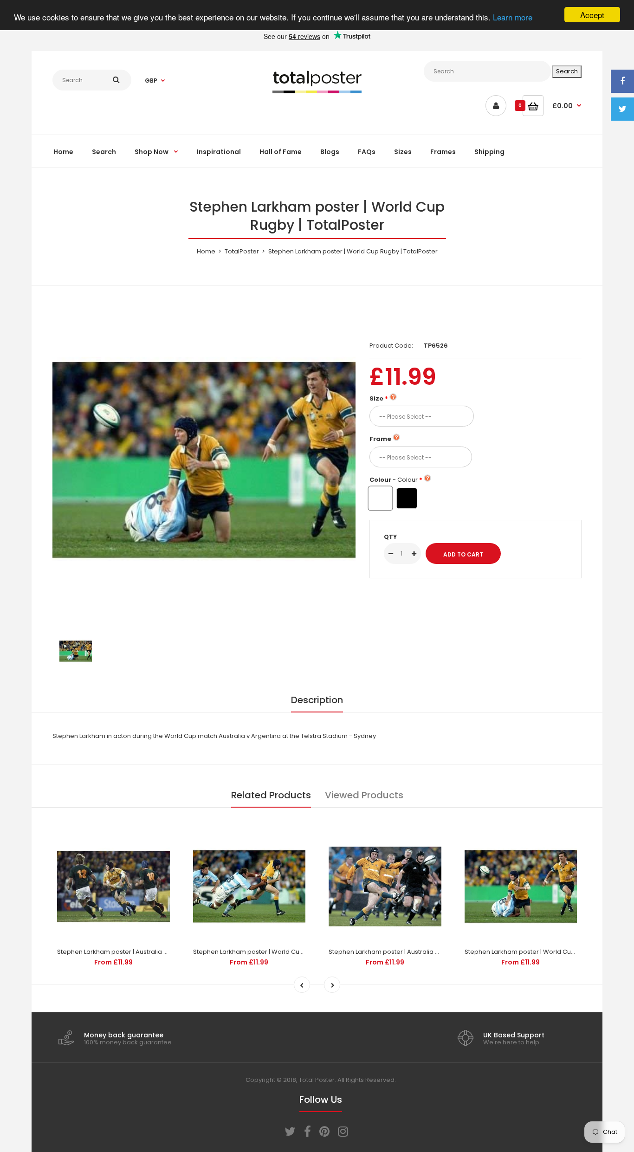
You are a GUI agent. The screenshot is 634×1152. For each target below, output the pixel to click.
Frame (380, 438)
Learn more (512, 17)
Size (376, 398)
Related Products (271, 795)
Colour (393, 479)
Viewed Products (364, 795)
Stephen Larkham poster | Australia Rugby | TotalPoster (139, 951)
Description (317, 699)
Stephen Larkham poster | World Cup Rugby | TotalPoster (277, 951)
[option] (204, 460)
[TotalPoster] (317, 91)
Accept (592, 14)
